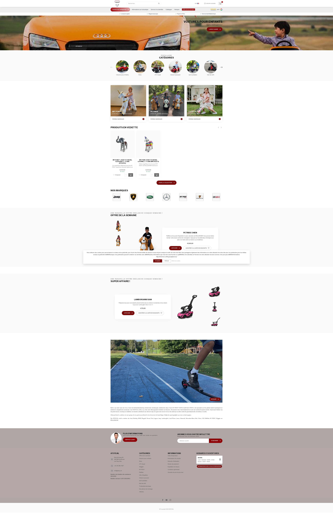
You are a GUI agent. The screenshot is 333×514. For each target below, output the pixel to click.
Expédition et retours (173, 467)
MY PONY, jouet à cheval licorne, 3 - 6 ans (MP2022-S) (148, 160)
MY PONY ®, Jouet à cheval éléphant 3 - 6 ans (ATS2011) (122, 161)
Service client (130, 439)
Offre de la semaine (188, 9)
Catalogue (169, 9)
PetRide (141, 472)
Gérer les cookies (176, 261)
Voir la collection (165, 182)
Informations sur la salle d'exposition (209, 466)
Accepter (157, 261)
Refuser (167, 261)
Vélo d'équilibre (143, 475)
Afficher (174, 248)
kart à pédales (143, 480)
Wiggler (141, 467)
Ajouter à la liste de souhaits (196, 248)
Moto (140, 461)
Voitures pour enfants (145, 458)
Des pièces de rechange (146, 489)
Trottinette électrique (145, 486)
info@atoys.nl (118, 471)
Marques (176, 9)
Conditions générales (174, 469)
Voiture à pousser (144, 478)
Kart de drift (142, 483)
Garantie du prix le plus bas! (175, 472)
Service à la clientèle (157, 9)
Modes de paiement (173, 464)
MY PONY (142, 469)
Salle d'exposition (173, 456)
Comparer (117, 175)
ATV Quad (142, 464)
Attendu (141, 492)
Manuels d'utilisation (173, 461)
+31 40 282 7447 (119, 466)
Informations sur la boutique (140, 9)
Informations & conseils (174, 458)
